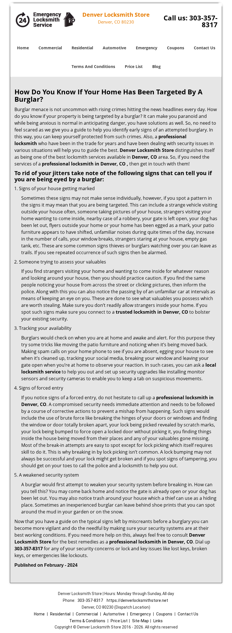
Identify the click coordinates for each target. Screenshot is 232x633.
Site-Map (140, 621)
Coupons (175, 47)
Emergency (146, 47)
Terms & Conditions (87, 621)
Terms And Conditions (93, 66)
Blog (156, 66)
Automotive (114, 47)
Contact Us (204, 47)
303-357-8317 (203, 21)
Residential (82, 47)
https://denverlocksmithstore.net (137, 600)
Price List (134, 66)
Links (158, 621)
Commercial (50, 47)
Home (23, 47)
